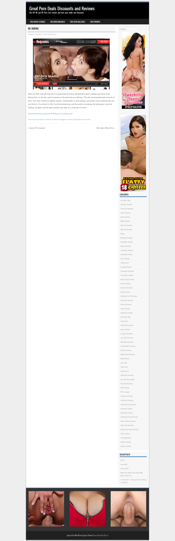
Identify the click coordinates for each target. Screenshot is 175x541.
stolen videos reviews (128, 421)
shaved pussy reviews (128, 404)
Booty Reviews (126, 246)
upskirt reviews (126, 442)
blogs (122, 233)
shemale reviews (126, 408)
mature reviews (126, 350)
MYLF (123, 460)
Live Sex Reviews (127, 338)
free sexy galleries (77, 21)
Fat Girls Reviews (127, 288)
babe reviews (125, 217)
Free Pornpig (95, 21)
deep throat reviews (127, 279)
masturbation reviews (128, 346)
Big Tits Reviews (126, 229)
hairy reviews (125, 308)
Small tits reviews (127, 413)
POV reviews (125, 388)
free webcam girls (57, 21)
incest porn (124, 321)
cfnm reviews (125, 258)
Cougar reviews (126, 267)
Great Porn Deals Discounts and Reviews (62, 8)
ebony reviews (126, 283)
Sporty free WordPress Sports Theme (79, 535)
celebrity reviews (126, 254)
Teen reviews (125, 433)
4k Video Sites (126, 200)
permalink (86, 119)
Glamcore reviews (127, 300)
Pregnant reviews (127, 396)
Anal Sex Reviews (127, 208)
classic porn (125, 263)
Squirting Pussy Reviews (129, 417)
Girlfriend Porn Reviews (129, 296)
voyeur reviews (126, 446)
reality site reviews (127, 400)
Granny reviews (126, 304)
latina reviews (125, 329)
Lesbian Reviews (127, 334)
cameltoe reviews (127, 250)
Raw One (53, 34)
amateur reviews (126, 204)
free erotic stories (37, 21)
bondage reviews (127, 242)
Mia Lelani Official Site (106, 128)
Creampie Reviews (127, 271)
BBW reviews (125, 221)
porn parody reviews (128, 379)
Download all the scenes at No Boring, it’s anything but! (50, 113)
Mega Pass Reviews (128, 354)
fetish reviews (125, 292)
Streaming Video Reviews (130, 429)
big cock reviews (126, 225)
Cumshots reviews (127, 275)
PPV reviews (125, 392)
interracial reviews (127, 325)
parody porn (125, 371)
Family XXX (125, 468)
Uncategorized (126, 438)
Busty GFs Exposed (36, 128)
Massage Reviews (127, 342)
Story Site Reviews (127, 425)
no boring (69, 119)
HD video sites (126, 317)
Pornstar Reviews (127, 383)
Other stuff (124, 367)
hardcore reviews (51, 119)
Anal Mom (124, 464)
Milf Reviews (125, 358)
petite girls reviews (127, 375)
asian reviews (125, 213)
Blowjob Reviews (127, 238)
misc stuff (124, 363)
